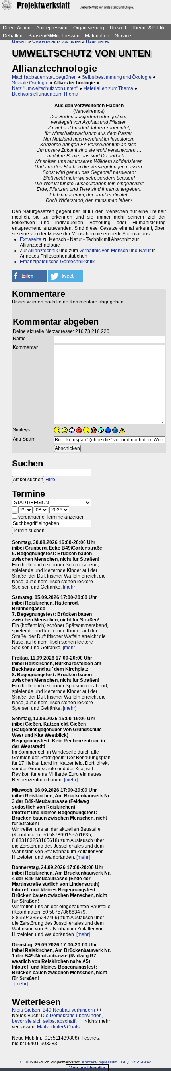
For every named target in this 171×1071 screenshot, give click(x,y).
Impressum (107, 1062)
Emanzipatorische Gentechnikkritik (57, 261)
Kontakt (89, 1062)
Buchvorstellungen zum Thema (45, 94)
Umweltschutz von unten (56, 41)
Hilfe (50, 479)
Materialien (97, 36)
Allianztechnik (43, 250)
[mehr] (69, 587)
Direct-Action (17, 28)
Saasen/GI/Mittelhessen (54, 36)
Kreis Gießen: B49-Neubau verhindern (53, 1010)
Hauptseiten (97, 41)
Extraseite (30, 239)
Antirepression (52, 28)
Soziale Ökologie (30, 83)
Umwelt (118, 28)
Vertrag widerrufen (87, 1067)
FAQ (125, 1062)
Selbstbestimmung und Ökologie (117, 77)
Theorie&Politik (148, 28)
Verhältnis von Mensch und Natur (115, 250)
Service (123, 36)
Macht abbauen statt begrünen (44, 77)
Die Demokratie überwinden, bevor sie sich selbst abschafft (57, 1018)
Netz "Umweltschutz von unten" (45, 88)
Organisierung (88, 28)
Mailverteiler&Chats (58, 1027)
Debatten (13, 36)
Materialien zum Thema (108, 88)
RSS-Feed (142, 1062)
